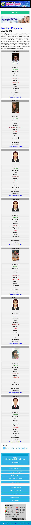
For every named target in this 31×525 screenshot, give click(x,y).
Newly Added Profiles (15, 490)
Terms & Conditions (15, 497)
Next (23, 448)
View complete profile (15, 97)
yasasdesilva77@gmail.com (15, 127)
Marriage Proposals (11, 28)
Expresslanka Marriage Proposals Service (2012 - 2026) (18, 523)
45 (16, 448)
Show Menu (16, 13)
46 (19, 448)
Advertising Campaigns (15, 494)
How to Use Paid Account (15, 478)
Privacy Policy (15, 500)
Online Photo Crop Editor (15, 468)
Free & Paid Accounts (15, 487)
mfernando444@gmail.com (15, 225)
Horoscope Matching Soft (15, 472)
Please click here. (15, 462)
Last (26, 448)
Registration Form (15, 482)
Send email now (15, 78)
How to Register (15, 475)
